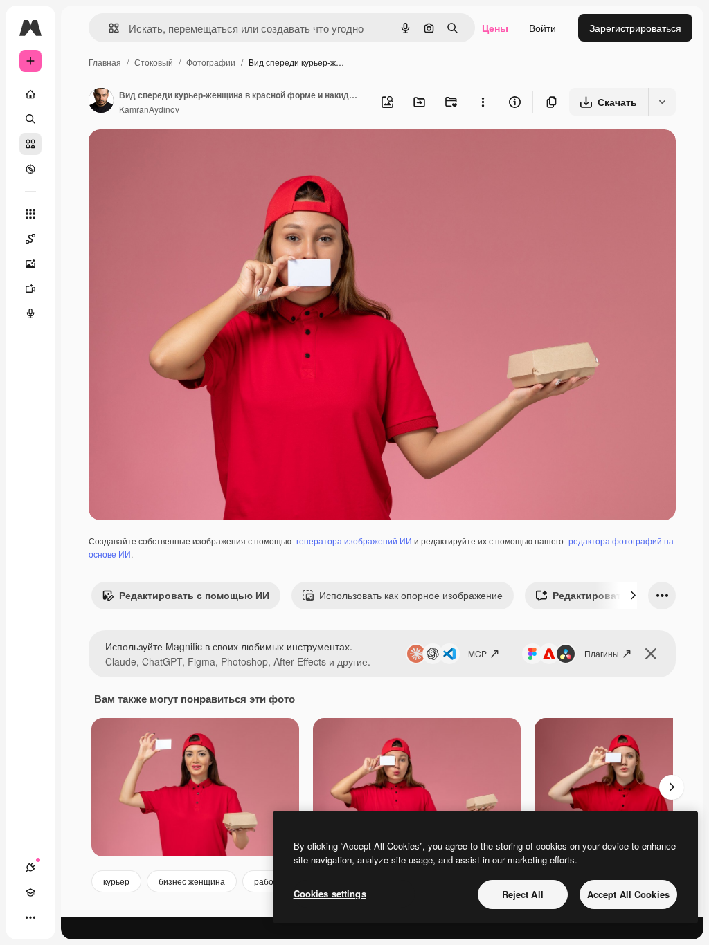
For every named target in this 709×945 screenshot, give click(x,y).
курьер (116, 881)
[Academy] (30, 892)
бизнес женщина (192, 881)
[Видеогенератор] (30, 288)
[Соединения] (30, 867)
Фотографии (210, 62)
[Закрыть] (651, 653)
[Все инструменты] (30, 214)
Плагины (601, 653)
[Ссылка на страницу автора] (101, 102)
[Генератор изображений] (30, 264)
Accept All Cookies (628, 894)
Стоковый (153, 62)
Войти (542, 28)
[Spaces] (30, 239)
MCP (477, 653)
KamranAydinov (149, 109)
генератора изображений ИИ (354, 541)
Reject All (523, 894)
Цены (495, 28)
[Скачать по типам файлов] (662, 102)
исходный (181, 156)
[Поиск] (30, 119)
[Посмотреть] (30, 169)
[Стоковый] (30, 144)
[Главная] (30, 94)
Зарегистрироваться (635, 28)
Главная (105, 62)
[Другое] (30, 917)
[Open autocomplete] (108, 28)
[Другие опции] (482, 102)
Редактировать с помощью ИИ (194, 595)
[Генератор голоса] (30, 313)
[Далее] (632, 595)
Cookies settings (330, 893)
